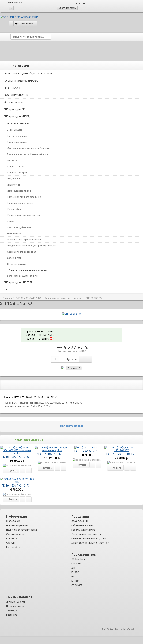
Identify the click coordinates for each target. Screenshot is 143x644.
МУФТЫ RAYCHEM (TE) (16, 95)
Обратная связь (67, 8)
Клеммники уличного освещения (24, 197)
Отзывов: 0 (74, 368)
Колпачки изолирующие (20, 203)
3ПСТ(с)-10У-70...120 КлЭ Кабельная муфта (64, 454)
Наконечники (14, 233)
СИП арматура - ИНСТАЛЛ (18, 282)
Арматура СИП (80, 521)
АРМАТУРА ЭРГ (12, 87)
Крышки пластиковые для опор (24, 215)
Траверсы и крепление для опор (28, 270)
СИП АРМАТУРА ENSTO (19, 123)
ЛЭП (6, 289)
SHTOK (75, 581)
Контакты (79, 3)
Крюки (10, 221)
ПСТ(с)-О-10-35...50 (86, 451)
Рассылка (11, 614)
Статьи (10, 542)
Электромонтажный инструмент (91, 542)
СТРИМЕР (77, 585)
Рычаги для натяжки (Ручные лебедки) (27, 154)
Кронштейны (14, 209)
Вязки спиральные (17, 142)
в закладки (82, 359)
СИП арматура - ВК (14, 109)
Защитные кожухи (17, 172)
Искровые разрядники (19, 191)
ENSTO (75, 572)
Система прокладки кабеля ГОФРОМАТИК (28, 73)
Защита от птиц (15, 166)
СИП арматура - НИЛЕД (17, 116)
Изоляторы (13, 178)
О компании (13, 521)
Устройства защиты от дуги (22, 276)
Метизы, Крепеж (13, 102)
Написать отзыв (71, 425)
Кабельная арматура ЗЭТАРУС (21, 80)
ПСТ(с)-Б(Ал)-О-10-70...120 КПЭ (22, 485)
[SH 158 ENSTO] (71, 313)
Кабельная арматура (83, 529)
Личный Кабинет (15, 601)
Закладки (11, 610)
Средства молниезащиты (86, 534)
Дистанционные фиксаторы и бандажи (28, 148)
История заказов (15, 606)
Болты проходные (17, 136)
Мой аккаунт (15, 2)
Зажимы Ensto (14, 130)
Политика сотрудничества (21, 529)
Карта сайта (13, 547)
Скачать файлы (15, 534)
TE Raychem (78, 559)
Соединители (14, 258)
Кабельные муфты (82, 525)
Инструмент (13, 184)
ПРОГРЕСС (78, 563)
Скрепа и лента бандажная (21, 251)
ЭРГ (74, 567)
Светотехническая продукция (89, 538)
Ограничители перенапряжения (24, 239)
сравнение (88, 359)
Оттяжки (12, 160)
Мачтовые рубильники (19, 227)
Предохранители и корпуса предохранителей (31, 245)
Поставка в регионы (17, 525)
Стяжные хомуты (16, 264)
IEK (73, 576)
